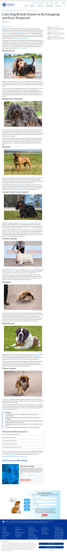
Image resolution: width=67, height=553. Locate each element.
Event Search (35, 2)
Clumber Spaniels (30, 269)
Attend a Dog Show (44, 527)
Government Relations (32, 535)
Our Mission (4, 529)
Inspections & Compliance (33, 536)
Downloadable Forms (32, 529)
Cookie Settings (51, 549)
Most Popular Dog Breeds (59, 532)
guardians (25, 48)
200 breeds (7, 31)
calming (9, 26)
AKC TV (57, 2)
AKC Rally (7, 409)
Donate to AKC (44, 530)
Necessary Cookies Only (51, 547)
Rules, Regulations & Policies (33, 530)
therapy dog (32, 229)
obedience (14, 409)
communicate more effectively (28, 227)
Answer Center (31, 532)
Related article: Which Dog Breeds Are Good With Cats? (14, 456)
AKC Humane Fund (44, 533)
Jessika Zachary (6, 21)
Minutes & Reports (5, 532)
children (38, 233)
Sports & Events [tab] (40, 5)
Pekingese (8, 313)
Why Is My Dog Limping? (58, 536)
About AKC (4, 527)
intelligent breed (21, 188)
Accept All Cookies (51, 543)
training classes (18, 231)
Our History (4, 530)
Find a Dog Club (44, 532)
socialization (10, 231)
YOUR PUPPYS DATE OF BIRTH (36, 503)
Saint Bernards (36, 354)
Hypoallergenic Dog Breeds (59, 533)
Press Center (4, 536)
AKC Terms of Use (52, 508)
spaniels (23, 236)
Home (3, 10)
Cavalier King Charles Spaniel (25, 223)
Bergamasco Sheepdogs (7, 129)
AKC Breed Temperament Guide (21, 38)
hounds (3, 90)
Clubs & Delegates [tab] (49, 5)
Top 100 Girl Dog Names (58, 529)
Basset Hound (22, 81)
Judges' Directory (31, 533)
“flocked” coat (35, 141)
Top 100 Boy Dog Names (58, 530)
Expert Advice (7, 10)
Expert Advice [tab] (58, 5)
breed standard (7, 33)
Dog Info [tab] (26, 5)
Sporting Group (11, 271)
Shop (52, 2)
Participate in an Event (45, 529)
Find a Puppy (41, 2)
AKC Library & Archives (6, 533)
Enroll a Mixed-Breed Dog (19, 532)
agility (3, 409)
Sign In (64, 2)
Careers (3, 538)
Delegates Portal (31, 527)
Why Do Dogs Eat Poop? (58, 535)
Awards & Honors (5, 535)
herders (20, 48)
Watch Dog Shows (57, 527)
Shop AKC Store (18, 535)
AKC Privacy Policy (57, 518)
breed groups (18, 31)
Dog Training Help (18, 533)
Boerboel (9, 178)
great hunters (13, 269)
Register (47, 2)
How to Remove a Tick (58, 538)
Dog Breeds (13, 10)
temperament (5, 26)
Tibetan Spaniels (6, 399)
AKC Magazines (18, 536)
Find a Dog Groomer (19, 529)
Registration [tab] (32, 5)
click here (48, 516)
